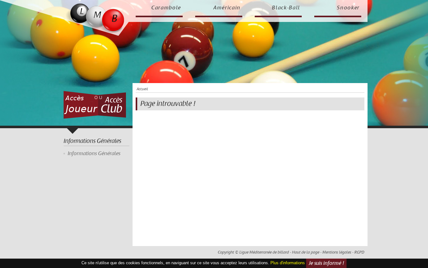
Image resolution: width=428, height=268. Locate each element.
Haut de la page (305, 252)
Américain (227, 8)
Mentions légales (336, 252)
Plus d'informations (287, 263)
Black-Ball (286, 8)
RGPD (359, 252)
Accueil (142, 89)
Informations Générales (94, 153)
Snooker (348, 8)
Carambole (166, 8)
